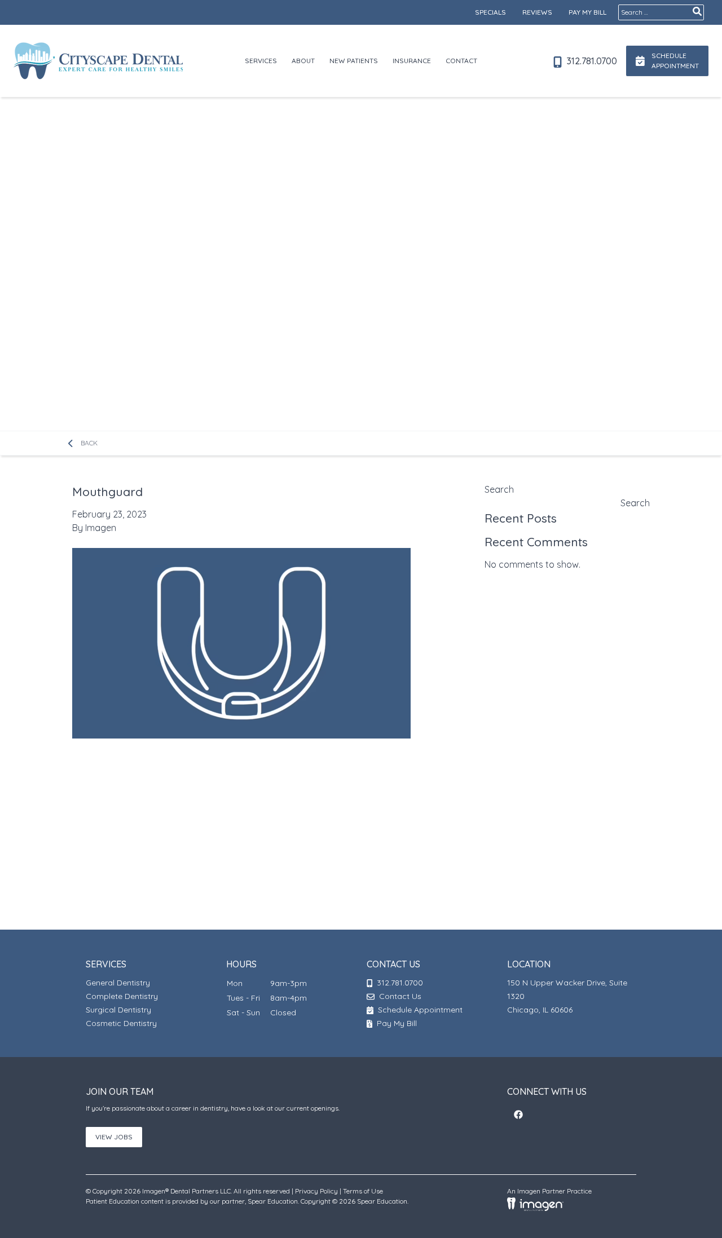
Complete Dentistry (122, 996)
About (303, 60)
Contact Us (400, 996)
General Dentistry (118, 983)
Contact (461, 60)
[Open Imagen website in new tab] (535, 1203)
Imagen (100, 527)
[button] (518, 1114)
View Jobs (114, 1137)
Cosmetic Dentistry (121, 1023)
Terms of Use (363, 1191)
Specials (490, 12)
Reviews (537, 12)
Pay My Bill (587, 12)
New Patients (353, 60)
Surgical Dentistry (118, 1010)
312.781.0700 (590, 61)
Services (261, 60)
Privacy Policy (316, 1191)
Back (88, 443)
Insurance (412, 60)
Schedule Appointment (419, 1010)
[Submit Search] (697, 11)
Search (499, 489)
